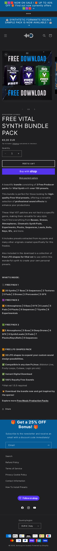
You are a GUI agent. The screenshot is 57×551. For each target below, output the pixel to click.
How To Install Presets (16, 487)
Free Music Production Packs (32, 400)
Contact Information (15, 481)
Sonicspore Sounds (24, 545)
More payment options (28, 178)
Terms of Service (14, 468)
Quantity (6, 148)
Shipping (15, 143)
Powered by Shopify (40, 545)
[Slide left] (22, 109)
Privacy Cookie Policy (16, 474)
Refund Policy (12, 462)
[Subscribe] (48, 445)
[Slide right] (35, 109)
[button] (5, 36)
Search (9, 456)
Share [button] (8, 409)
